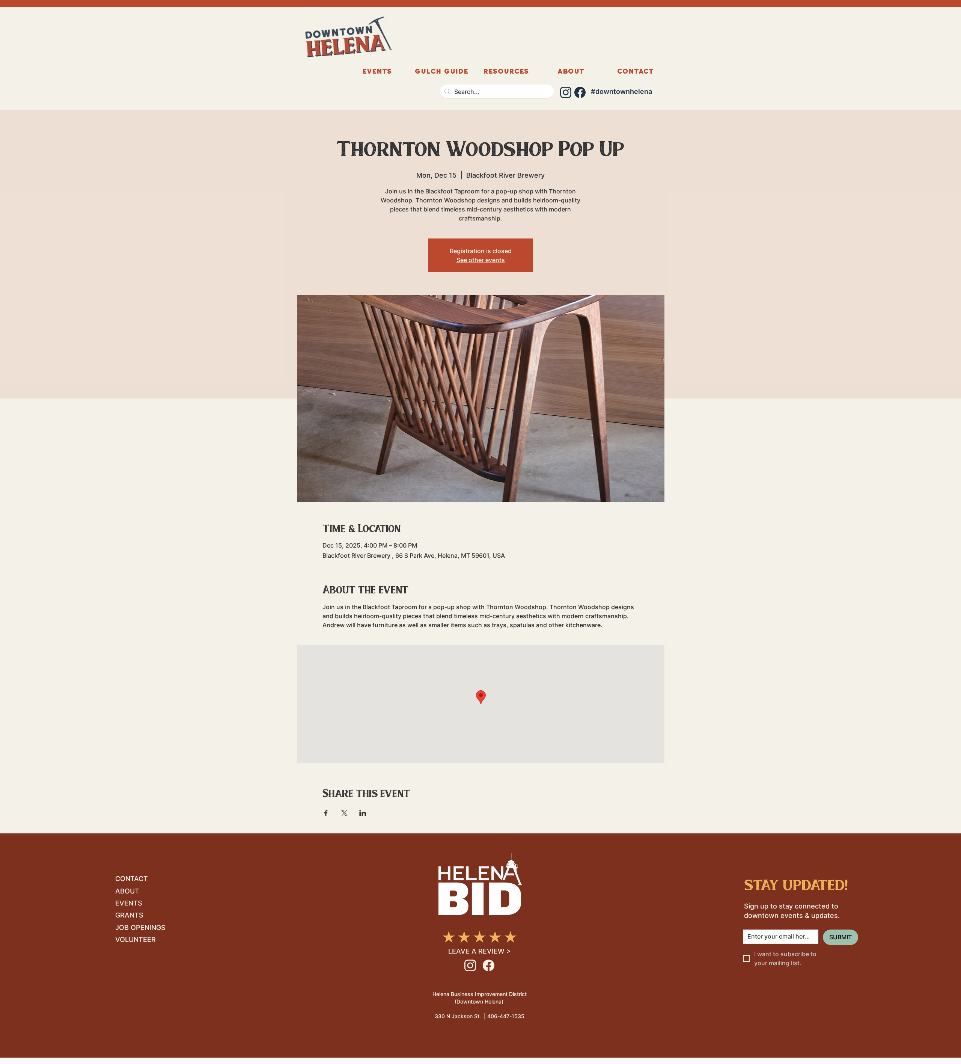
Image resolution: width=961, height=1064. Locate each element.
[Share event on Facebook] (326, 813)
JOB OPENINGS (140, 927)
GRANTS (129, 915)
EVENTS (128, 903)
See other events (480, 260)
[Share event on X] (344, 813)
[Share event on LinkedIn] (362, 813)
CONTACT (131, 879)
